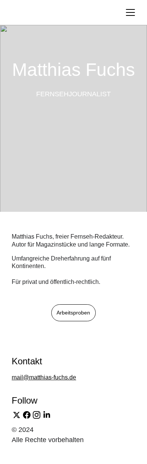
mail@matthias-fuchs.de (44, 377)
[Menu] (130, 12)
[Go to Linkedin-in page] (47, 415)
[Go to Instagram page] (36, 415)
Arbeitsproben (73, 313)
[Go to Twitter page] (16, 415)
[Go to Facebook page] (27, 415)
